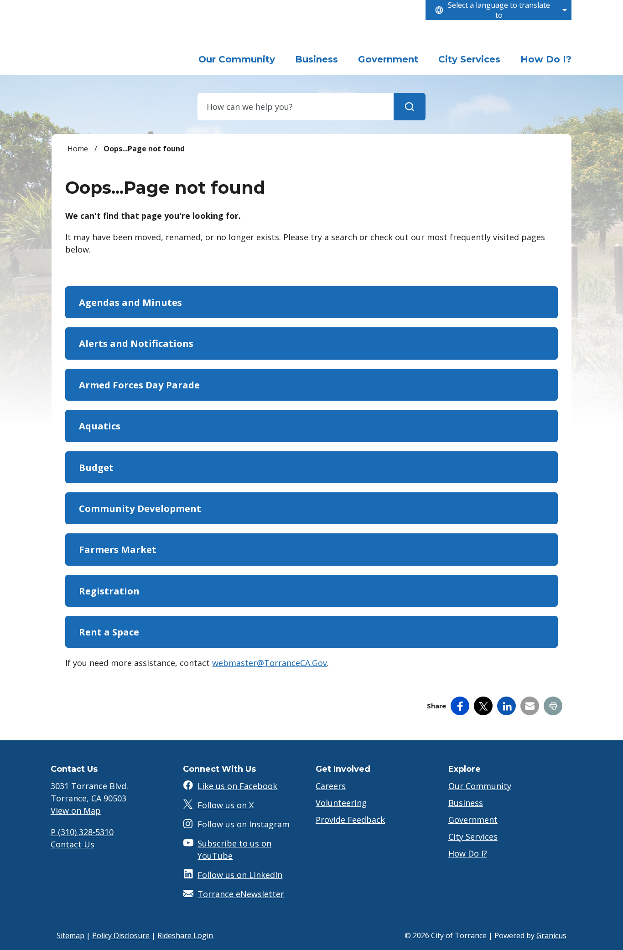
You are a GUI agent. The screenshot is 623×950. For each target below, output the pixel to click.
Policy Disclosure (121, 935)
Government (388, 59)
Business (316, 59)
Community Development (140, 508)
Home (77, 149)
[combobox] (498, 10)
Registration (109, 590)
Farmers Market (117, 549)
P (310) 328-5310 (82, 831)
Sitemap (70, 935)
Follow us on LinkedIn (239, 874)
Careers (331, 785)
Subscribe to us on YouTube (234, 849)
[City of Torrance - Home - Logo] (115, 47)
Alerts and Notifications (136, 343)
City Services (469, 59)
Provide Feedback (350, 819)
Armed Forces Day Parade (139, 384)
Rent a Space (109, 631)
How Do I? (545, 59)
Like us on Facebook (237, 785)
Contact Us (72, 844)
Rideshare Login (185, 935)
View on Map (76, 810)
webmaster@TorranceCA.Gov (269, 662)
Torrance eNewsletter (240, 893)
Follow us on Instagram (243, 824)
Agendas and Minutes (130, 302)
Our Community (479, 785)
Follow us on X (225, 805)
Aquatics (99, 425)
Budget (96, 467)
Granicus (551, 935)
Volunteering (341, 802)
